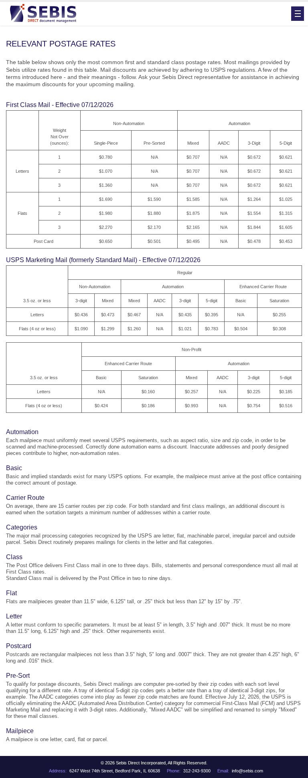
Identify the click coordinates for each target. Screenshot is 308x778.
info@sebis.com (247, 770)
